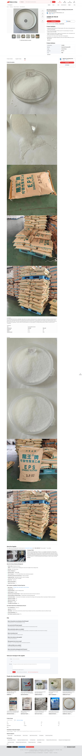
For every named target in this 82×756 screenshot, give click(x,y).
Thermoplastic (41, 735)
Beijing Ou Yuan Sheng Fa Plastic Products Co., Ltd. (56, 12)
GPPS (8, 723)
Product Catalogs (20, 720)
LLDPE (20, 587)
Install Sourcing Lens (30, 746)
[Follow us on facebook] (67, 746)
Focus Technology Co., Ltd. (34, 752)
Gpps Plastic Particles (11, 742)
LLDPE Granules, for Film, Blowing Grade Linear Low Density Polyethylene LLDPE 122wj (13, 712)
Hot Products (21, 749)
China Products (26, 749)
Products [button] (22, 1)
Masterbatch (9, 725)
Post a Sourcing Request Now (33, 672)
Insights (61, 749)
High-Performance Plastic (33, 735)
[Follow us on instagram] (70, 746)
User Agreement (46, 752)
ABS (21, 587)
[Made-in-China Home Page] (12, 2)
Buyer (53, 4)
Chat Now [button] (69, 21)
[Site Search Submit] (54, 2)
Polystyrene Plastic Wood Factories (21, 742)
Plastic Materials (22, 6)
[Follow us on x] (69, 746)
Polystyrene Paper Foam (32, 742)
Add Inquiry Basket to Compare (26, 40)
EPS (41, 722)
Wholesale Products (41, 749)
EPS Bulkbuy (39, 742)
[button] (64, 2)
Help (58, 4)
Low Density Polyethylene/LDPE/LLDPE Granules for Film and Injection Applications (40, 712)
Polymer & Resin (10, 735)
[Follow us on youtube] (71, 746)
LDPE (17, 587)
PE (58, 725)
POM (59, 723)
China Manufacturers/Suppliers (33, 749)
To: (11, 661)
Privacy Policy (55, 752)
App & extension (63, 4)
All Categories (10, 4)
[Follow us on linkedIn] (74, 746)
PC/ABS (25, 725)
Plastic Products (25, 735)
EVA (24, 587)
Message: (10, 664)
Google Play (15, 746)
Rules (74, 4)
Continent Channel (52, 749)
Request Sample (61, 23)
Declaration (50, 752)
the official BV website (28, 548)
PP (13, 587)
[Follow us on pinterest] (73, 746)
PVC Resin (27, 587)
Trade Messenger (22, 746)
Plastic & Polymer (16, 6)
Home (8, 6)
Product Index (57, 749)
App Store (9, 746)
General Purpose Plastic (48, 735)
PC (23, 587)
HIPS (59, 722)
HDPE (15, 587)
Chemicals (11, 6)
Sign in (74, 2)
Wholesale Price (47, 749)
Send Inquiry (53, 21)
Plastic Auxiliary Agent (17, 735)
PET (7, 722)
